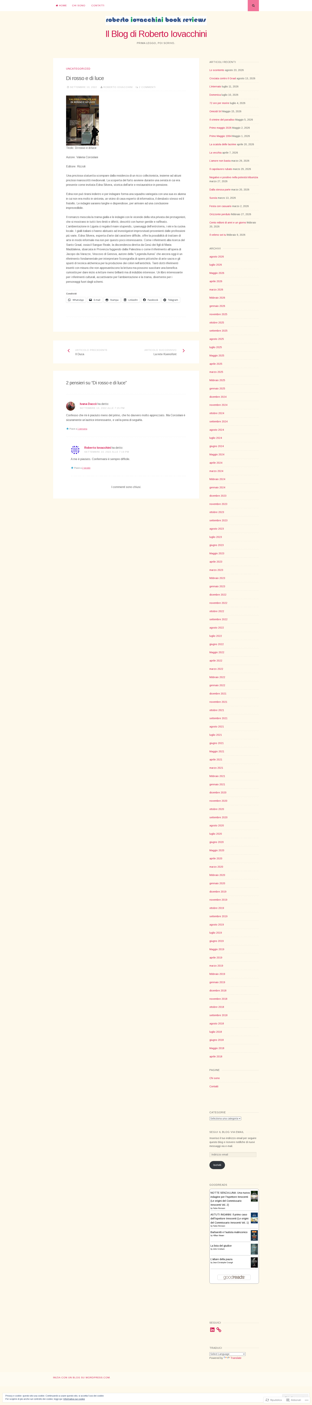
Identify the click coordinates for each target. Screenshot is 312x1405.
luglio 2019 (215, 932)
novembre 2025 (218, 314)
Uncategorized (78, 68)
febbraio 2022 (217, 677)
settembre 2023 (218, 520)
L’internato (215, 86)
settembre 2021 (218, 718)
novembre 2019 (218, 899)
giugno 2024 (216, 446)
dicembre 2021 (217, 693)
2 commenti (147, 87)
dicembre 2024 (217, 396)
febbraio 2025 (217, 380)
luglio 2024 (215, 437)
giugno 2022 (216, 644)
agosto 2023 (216, 528)
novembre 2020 (218, 800)
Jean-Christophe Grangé (223, 1263)
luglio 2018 (215, 1031)
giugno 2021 (216, 743)
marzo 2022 (216, 668)
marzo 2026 (216, 289)
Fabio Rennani (219, 1208)
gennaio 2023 (217, 586)
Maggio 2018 (216, 1048)
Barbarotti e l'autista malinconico (229, 1232)
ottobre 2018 (216, 1007)
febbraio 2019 (217, 974)
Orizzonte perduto (219, 214)
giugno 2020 (216, 842)
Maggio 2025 (216, 355)
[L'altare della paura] (254, 1266)
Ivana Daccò (88, 403)
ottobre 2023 (216, 512)
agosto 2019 (216, 924)
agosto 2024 (216, 429)
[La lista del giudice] (254, 1253)
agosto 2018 (216, 1023)
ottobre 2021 (216, 710)
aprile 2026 (215, 281)
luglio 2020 (215, 833)
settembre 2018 (218, 1015)
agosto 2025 (216, 339)
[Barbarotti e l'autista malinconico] (254, 1239)
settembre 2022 (218, 619)
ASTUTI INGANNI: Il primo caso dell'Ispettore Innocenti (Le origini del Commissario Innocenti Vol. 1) (230, 1218)
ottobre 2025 (216, 322)
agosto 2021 (216, 726)
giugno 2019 (216, 941)
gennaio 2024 (217, 487)
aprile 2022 (215, 660)
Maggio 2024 (216, 454)
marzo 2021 (216, 767)
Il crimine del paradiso (222, 119)
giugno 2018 (216, 1039)
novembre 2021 (218, 701)
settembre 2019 (218, 916)
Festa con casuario (220, 206)
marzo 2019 (216, 965)
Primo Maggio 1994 (220, 136)
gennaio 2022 (217, 685)
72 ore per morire (219, 103)
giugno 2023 (216, 545)
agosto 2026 (216, 256)
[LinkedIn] (212, 1330)
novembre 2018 (218, 998)
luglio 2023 (215, 537)
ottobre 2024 (216, 413)
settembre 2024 (218, 421)
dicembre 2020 (217, 792)
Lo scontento (216, 70)
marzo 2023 (216, 570)
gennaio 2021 (217, 784)
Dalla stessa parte (220, 189)
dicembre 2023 (217, 495)
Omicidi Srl (215, 111)
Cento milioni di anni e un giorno (227, 222)
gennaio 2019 (217, 982)
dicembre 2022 (217, 594)
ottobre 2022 (216, 611)
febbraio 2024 (217, 479)
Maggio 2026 (216, 273)
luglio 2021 (215, 734)
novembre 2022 (218, 602)
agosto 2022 (216, 627)
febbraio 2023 (217, 578)
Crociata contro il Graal (222, 78)
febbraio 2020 (217, 875)
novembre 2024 (218, 404)
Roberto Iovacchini (118, 87)
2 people (86, 468)
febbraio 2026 (217, 297)
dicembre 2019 (217, 891)
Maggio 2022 (216, 652)
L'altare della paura (221, 1259)
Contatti (97, 5)
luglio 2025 (215, 347)
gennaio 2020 (217, 883)
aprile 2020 (215, 858)
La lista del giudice (221, 1245)
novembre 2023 (218, 504)
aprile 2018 (215, 1056)
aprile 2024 (215, 462)
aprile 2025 (215, 363)
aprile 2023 (215, 561)
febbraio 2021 (217, 776)
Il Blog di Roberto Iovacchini (156, 34)
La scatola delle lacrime (222, 144)
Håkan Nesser (218, 1236)
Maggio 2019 (216, 949)
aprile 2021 (215, 759)
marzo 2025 (216, 371)
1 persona (82, 429)
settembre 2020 (218, 817)
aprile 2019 (215, 957)
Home (63, 5)
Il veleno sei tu (217, 234)
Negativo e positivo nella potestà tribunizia (233, 177)
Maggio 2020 (216, 850)
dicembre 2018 (217, 990)
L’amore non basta (220, 160)
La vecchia (215, 152)
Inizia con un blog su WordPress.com (81, 1377)
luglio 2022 (215, 635)
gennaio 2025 (217, 388)
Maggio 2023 (216, 553)
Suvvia (213, 197)
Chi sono (78, 5)
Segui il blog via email (226, 1132)
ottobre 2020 (216, 809)
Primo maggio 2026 (220, 127)
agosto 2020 (216, 825)
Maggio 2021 (216, 751)
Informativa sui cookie (74, 1399)
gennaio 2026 (217, 306)
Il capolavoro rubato (220, 169)
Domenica (215, 94)
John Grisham (219, 1249)
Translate (235, 1358)
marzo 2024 (216, 471)
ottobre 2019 (216, 908)
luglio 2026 (215, 264)
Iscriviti (217, 1165)
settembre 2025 (218, 330)
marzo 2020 (216, 866)
